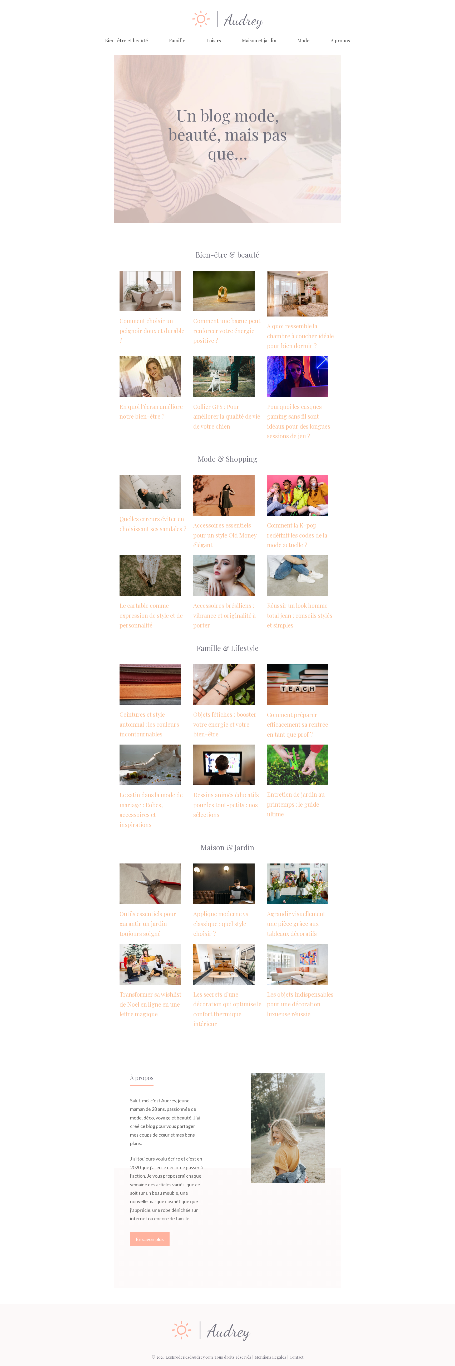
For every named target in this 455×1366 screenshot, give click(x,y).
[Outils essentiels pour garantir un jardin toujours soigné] (150, 900)
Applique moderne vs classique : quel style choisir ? (220, 923)
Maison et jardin (259, 40)
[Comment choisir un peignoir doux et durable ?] (150, 307)
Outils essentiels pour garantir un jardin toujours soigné (148, 923)
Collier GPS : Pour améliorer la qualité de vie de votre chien (226, 416)
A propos (340, 40)
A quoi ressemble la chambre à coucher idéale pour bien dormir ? (300, 336)
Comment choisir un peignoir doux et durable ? (152, 330)
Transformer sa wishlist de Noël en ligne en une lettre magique (150, 1004)
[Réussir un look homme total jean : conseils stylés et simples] (297, 592)
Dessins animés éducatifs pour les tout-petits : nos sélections (226, 804)
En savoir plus (150, 1239)
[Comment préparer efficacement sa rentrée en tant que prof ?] (297, 701)
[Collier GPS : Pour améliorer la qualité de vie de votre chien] (224, 392)
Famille (177, 40)
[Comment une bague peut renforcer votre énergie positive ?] (224, 307)
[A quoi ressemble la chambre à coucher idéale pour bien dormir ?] (297, 312)
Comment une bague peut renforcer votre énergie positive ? (226, 330)
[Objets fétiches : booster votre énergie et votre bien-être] (224, 701)
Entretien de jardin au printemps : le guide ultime (296, 804)
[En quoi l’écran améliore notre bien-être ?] (150, 392)
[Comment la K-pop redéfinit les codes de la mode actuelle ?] (297, 511)
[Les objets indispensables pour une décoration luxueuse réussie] (297, 980)
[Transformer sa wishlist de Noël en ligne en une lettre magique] (150, 980)
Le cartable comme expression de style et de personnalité (151, 615)
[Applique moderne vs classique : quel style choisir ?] (224, 900)
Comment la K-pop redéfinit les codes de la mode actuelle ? (297, 535)
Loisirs (213, 40)
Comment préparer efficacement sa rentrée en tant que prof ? (297, 724)
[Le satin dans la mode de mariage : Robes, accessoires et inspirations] (150, 781)
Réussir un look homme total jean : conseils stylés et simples (299, 615)
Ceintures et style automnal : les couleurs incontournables (149, 724)
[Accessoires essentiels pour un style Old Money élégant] (224, 511)
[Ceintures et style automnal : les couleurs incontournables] (150, 701)
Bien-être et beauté (126, 40)
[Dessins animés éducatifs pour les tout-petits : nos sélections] (224, 781)
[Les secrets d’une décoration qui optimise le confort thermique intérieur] (224, 980)
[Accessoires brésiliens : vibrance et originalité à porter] (224, 592)
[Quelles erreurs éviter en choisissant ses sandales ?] (150, 505)
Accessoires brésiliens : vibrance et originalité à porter (224, 615)
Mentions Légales (270, 1357)
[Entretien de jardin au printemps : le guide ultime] (297, 781)
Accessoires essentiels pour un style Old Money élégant (225, 535)
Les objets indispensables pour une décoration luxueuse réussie (300, 1004)
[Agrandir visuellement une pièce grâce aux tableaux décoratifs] (297, 900)
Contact (297, 1357)
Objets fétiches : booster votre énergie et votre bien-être (224, 724)
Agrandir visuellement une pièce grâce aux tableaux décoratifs (296, 923)
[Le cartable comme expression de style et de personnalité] (150, 592)
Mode (304, 40)
